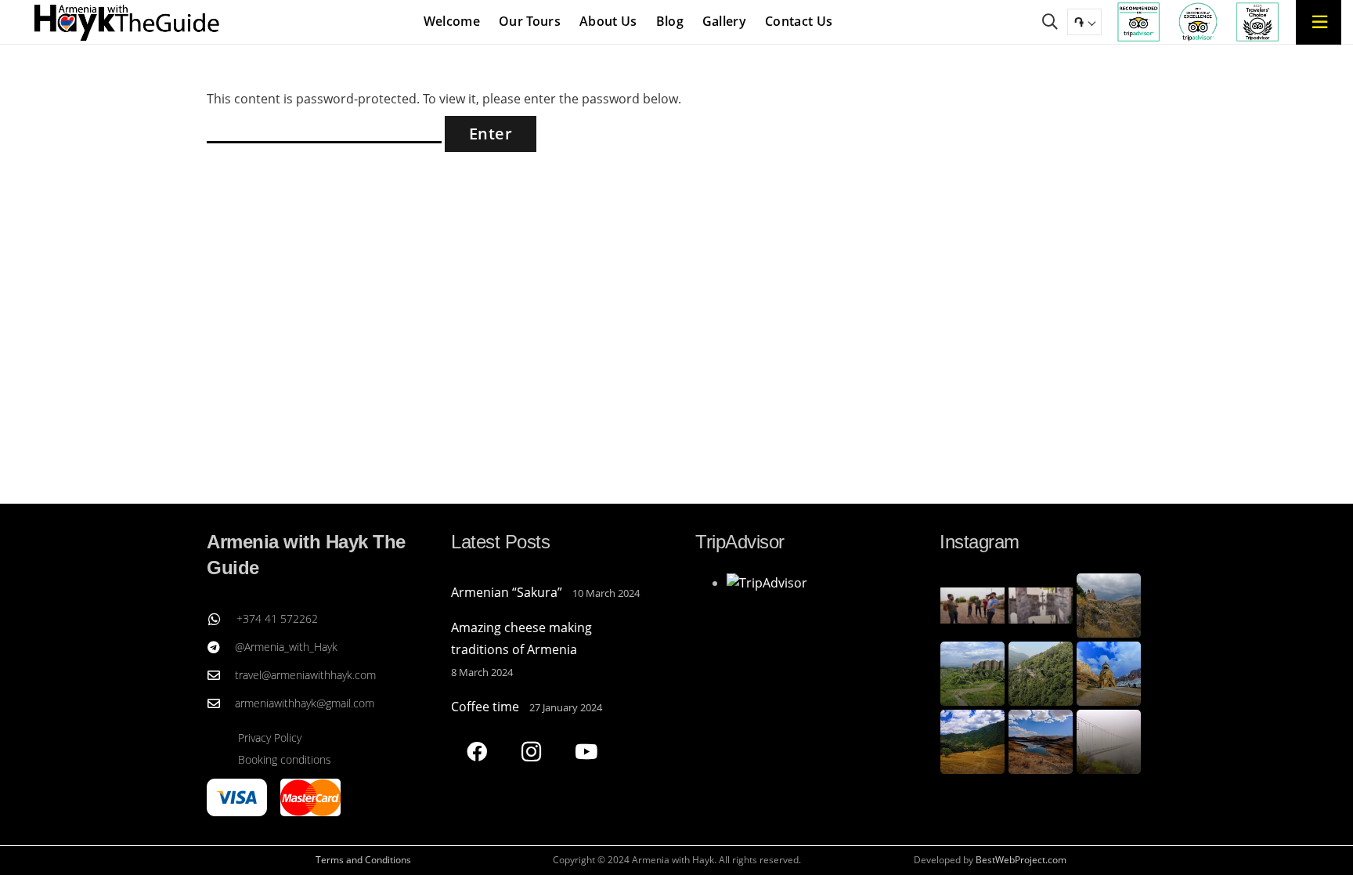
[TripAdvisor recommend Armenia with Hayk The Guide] (1138, 22)
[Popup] (1319, 21)
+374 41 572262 (277, 618)
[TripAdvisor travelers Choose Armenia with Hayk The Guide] (1257, 22)
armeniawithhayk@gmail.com (304, 703)
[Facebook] (476, 751)
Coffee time (485, 706)
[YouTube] (586, 751)
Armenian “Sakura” (506, 592)
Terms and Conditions (363, 859)
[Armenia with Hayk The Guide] (127, 22)
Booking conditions (284, 759)
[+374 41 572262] (221, 619)
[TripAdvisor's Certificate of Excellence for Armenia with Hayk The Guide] (1198, 22)
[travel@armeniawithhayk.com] (221, 675)
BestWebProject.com (1021, 859)
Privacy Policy (269, 737)
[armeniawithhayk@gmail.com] (221, 703)
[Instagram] (531, 751)
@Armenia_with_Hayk (286, 646)
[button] (1050, 22)
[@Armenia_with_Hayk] (221, 647)
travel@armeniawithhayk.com (305, 674)
